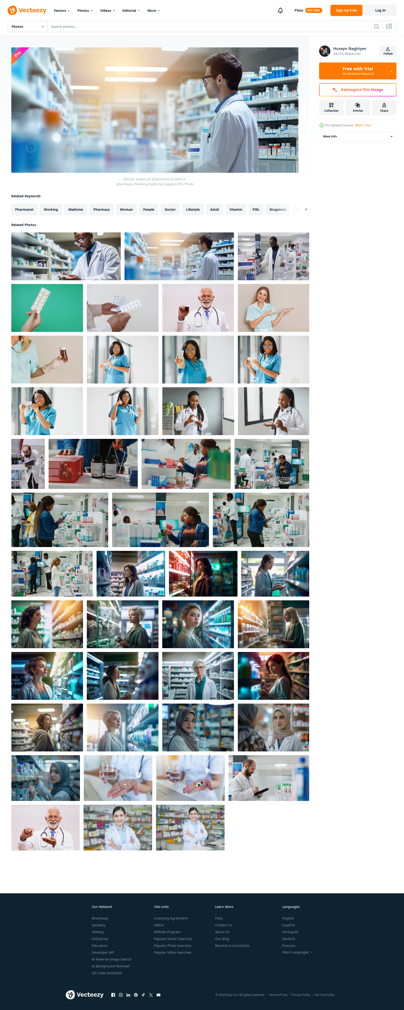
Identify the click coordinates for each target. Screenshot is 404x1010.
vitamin (235, 209)
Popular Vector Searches (173, 938)
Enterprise (100, 938)
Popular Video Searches (172, 952)
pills (256, 209)
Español (288, 925)
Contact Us (223, 925)
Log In (380, 10)
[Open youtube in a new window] (158, 995)
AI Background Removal (110, 966)
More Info (330, 136)
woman (126, 209)
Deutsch (288, 938)
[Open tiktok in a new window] (143, 995)
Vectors (60, 10)
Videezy (98, 932)
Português (290, 932)
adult (214, 209)
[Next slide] (302, 209)
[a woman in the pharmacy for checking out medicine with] (130, 574)
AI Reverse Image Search (111, 959)
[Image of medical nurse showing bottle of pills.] (47, 359)
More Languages (295, 952)
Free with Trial (357, 71)
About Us (222, 932)
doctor (170, 209)
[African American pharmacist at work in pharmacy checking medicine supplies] (66, 256)
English (288, 918)
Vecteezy (98, 925)
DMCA (159, 925)
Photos (83, 10)
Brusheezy (100, 918)
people (148, 209)
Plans (299, 10)
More (151, 10)
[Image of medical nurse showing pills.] (273, 308)
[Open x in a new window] (151, 995)
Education (100, 945)
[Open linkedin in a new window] (128, 995)
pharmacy (101, 209)
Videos (105, 10)
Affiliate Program (167, 932)
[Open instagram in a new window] (121, 995)
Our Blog (222, 938)
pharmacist (24, 209)
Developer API (103, 952)
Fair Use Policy (324, 995)
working (51, 209)
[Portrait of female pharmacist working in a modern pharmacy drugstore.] (117, 827)
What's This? (363, 125)
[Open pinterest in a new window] (136, 995)
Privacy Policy (300, 995)
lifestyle (193, 209)
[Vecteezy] (27, 10)
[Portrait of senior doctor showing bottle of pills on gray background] (198, 308)
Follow (388, 54)
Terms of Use (278, 995)
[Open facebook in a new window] (113, 995)
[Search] (376, 26)
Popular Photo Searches (173, 945)
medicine (75, 209)
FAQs (219, 918)
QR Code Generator (107, 973)
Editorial (129, 10)
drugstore (278, 209)
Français (289, 945)
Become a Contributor (232, 945)
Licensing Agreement (171, 918)
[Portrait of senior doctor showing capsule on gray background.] (45, 827)
